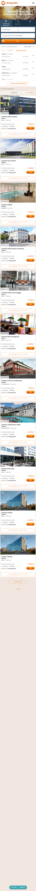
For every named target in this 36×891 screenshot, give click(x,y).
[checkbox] (2, 97)
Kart (23, 887)
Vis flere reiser (18, 581)
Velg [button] (33, 55)
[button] (9, 29)
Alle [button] (3, 50)
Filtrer (15, 887)
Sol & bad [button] (10, 50)
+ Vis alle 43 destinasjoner (18, 83)
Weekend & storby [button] (21, 50)
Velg (30, 128)
